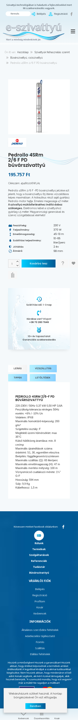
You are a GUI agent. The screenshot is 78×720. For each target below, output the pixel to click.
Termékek (39, 549)
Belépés (40, 589)
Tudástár (39, 567)
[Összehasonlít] (12, 275)
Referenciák (39, 561)
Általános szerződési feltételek (40, 630)
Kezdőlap (23, 52)
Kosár (39, 607)
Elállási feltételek (40, 654)
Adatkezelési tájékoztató (40, 636)
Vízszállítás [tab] (43, 368)
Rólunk (39, 543)
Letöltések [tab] (42, 377)
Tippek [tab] (18, 377)
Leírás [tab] (18, 368)
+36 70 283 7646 (39, 322)
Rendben (35, 706)
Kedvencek (39, 613)
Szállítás (40, 648)
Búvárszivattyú (39, 572)
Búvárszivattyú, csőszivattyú (26, 57)
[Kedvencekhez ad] (73, 263)
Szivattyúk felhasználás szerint (52, 52)
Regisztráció (39, 595)
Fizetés (40, 642)
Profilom (39, 601)
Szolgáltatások (39, 555)
